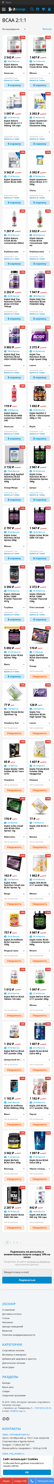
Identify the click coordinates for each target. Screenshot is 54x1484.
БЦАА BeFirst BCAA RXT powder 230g (14, 1052)
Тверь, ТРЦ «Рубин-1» (13, 1453)
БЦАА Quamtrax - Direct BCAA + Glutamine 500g (39, 123)
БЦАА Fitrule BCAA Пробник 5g (14, 713)
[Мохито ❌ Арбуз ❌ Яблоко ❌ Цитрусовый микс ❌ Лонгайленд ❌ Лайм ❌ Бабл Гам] (40, 950)
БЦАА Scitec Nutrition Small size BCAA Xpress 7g (14, 885)
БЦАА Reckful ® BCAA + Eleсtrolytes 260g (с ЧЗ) (40, 415)
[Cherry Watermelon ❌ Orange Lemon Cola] (40, 190)
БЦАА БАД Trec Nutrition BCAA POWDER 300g (37, 301)
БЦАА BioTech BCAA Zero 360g (12, 1161)
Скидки (6, 1391)
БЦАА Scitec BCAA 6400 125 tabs (39, 536)
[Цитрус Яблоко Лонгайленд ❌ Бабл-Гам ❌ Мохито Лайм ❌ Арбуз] (40, 487)
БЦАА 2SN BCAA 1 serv (39, 827)
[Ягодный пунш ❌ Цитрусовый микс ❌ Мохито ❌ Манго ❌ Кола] (14, 950)
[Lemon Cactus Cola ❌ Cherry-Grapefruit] (14, 365)
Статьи (5, 1318)
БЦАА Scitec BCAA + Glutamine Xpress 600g (40, 942)
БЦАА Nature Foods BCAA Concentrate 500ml (14, 240)
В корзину (14, 85)
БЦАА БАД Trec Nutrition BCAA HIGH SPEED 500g (13, 356)
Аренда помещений (12, 1326)
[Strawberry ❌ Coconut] (14, 780)
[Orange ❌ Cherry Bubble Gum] (40, 666)
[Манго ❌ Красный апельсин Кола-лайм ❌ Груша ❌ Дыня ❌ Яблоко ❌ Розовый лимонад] (14, 664)
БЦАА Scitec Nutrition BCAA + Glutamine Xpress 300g (39, 478)
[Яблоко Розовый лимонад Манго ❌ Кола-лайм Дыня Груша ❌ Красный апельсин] (14, 546)
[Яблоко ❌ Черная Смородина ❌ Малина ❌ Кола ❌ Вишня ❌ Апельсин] (40, 893)
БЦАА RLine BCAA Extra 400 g (39, 1052)
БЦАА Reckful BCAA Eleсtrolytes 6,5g (39, 657)
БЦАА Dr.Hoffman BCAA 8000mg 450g (14, 1106)
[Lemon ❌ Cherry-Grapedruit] (40, 723)
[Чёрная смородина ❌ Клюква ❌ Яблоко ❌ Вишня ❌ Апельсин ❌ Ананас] (40, 1168)
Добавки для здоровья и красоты (19, 1358)
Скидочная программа (14, 1395)
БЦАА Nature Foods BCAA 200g (39, 65)
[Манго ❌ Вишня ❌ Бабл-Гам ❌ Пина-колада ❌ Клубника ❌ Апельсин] (14, 1114)
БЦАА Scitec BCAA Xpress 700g (13, 656)
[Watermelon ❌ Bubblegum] (14, 837)
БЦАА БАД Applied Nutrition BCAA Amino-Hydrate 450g (14, 478)
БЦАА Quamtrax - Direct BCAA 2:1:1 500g (39, 182)
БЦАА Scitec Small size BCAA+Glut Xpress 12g (13, 828)
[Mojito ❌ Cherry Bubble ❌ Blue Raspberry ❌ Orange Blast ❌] (40, 426)
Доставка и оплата (11, 1314)
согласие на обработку (38, 1261)
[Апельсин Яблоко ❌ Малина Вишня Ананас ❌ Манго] (14, 73)
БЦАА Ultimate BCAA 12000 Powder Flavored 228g (38, 597)
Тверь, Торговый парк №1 (16, 1434)
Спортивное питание (13, 1350)
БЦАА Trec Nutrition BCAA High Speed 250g (38, 356)
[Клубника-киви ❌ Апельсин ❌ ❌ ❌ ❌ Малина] (14, 251)
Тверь (8, 2)
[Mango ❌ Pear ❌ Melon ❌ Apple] (14, 893)
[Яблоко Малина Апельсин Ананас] (40, 73)
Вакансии (7, 1330)
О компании (8, 1309)
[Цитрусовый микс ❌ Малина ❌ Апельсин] (14, 1059)
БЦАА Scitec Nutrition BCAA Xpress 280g (12, 537)
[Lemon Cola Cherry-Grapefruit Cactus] (40, 365)
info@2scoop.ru (18, 1411)
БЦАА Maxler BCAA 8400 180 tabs (14, 1216)
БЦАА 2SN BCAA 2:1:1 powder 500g (39, 884)
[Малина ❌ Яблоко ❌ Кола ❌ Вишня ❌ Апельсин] (40, 837)
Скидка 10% (20, 1481)
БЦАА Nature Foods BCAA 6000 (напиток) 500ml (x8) (13, 417)
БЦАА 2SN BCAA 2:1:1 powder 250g (39, 1106)
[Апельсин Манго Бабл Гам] (14, 426)
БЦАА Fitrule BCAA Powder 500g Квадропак (39, 771)
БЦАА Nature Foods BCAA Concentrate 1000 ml (39, 242)
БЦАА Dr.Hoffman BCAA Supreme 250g (13, 942)
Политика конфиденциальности (18, 1334)
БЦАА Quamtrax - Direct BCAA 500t (13, 180)
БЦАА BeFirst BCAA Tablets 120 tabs (14, 997)
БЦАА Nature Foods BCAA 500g (13, 65)
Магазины (7, 1322)
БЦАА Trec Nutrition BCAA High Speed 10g (38, 714)
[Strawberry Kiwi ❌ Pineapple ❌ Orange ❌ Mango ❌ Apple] (14, 723)
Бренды (6, 1382)
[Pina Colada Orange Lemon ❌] (40, 131)
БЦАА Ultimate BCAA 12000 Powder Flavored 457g (13, 597)
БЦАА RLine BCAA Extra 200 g (39, 1161)
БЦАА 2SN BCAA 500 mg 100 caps (38, 1216)
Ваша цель (8, 1387)
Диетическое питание (13, 1363)
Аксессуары (8, 1367)
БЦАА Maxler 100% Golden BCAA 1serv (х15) (14, 771)
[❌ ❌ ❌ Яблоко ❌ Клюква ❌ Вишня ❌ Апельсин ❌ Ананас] (40, 1059)
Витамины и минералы (14, 1354)
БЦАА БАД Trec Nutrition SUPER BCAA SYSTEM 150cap (12, 303)
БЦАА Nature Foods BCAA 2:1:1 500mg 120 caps (13, 123)
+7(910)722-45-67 (42, 1408)
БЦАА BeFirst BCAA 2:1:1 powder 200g (40, 997)
